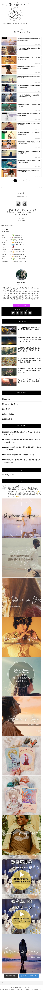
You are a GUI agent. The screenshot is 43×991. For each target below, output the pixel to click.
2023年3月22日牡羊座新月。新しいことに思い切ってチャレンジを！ (22, 461)
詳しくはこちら (21, 305)
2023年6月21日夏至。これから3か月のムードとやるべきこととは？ (22, 433)
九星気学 (7, 409)
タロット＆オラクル (11, 404)
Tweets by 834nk (8, 475)
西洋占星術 (8, 419)
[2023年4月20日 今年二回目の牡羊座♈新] (21, 518)
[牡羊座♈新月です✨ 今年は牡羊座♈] (21, 637)
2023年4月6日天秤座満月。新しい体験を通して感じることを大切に (22, 448)
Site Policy (27, 987)
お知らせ (7, 399)
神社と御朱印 (9, 414)
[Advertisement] (36, 8)
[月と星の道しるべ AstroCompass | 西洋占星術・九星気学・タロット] (15, 24)
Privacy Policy (17, 987)
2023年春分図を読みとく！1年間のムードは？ (20, 455)
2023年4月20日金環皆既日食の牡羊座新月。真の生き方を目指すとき (22, 441)
